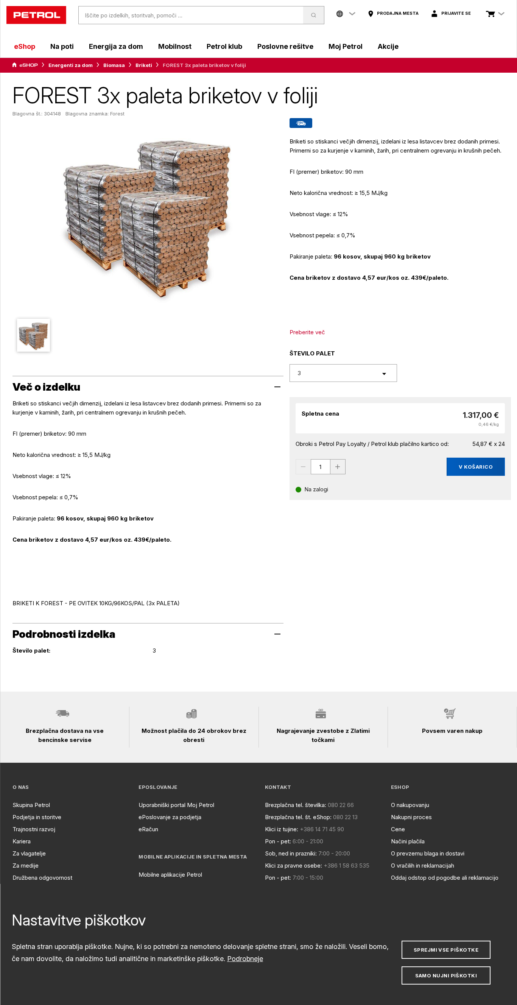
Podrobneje (245, 959)
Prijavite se (456, 13)
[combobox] (343, 373)
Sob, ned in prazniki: (291, 853)
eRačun (148, 829)
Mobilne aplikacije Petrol (170, 874)
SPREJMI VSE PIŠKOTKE (446, 950)
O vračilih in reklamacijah (422, 865)
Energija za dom (116, 46)
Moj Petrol (346, 46)
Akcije (388, 46)
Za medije (25, 865)
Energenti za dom (70, 65)
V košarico (476, 467)
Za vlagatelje (29, 853)
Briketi (143, 65)
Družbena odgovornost (42, 877)
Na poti (62, 46)
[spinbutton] (320, 466)
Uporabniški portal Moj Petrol (176, 805)
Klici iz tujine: (281, 829)
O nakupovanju (410, 805)
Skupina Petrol (31, 805)
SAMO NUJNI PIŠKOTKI (446, 975)
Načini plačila (408, 841)
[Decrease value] (303, 466)
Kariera (21, 841)
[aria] (25, 65)
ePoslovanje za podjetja (170, 817)
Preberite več (307, 332)
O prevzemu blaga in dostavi (427, 853)
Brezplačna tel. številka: (295, 805)
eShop (24, 46)
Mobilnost (175, 46)
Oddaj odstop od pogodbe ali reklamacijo (444, 877)
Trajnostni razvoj (33, 829)
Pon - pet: (278, 841)
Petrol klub (224, 46)
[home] (36, 15)
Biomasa (114, 65)
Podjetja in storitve (36, 817)
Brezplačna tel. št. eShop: (298, 817)
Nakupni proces (411, 817)
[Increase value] (338, 466)
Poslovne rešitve (285, 46)
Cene (398, 829)
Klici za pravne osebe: (293, 865)
